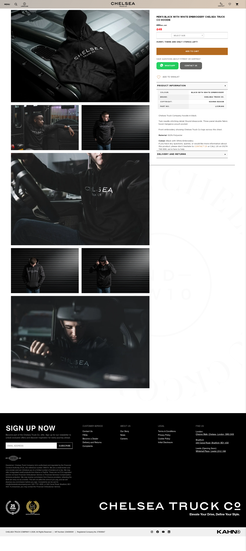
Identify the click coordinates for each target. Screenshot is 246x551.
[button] (192, 86)
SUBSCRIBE (64, 445)
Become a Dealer (90, 438)
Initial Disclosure (165, 442)
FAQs (85, 434)
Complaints (88, 446)
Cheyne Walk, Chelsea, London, (215, 434)
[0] (229, 4)
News (122, 434)
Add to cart (192, 51)
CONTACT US (200, 146)
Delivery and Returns (92, 442)
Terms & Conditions (167, 431)
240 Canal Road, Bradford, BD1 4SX (212, 442)
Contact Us (88, 431)
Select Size (179, 35)
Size (161, 35)
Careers (124, 438)
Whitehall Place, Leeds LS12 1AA (211, 451)
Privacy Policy (164, 434)
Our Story (124, 431)
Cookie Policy (164, 438)
